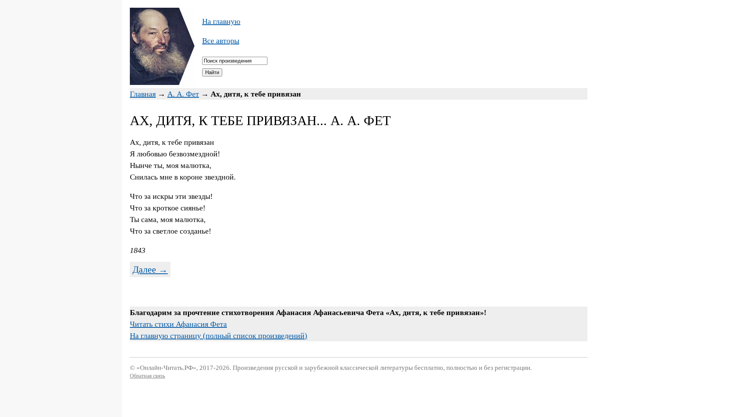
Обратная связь (147, 376)
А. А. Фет (183, 94)
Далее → (150, 269)
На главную (221, 21)
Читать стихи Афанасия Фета (178, 324)
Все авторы (220, 40)
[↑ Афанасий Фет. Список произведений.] (162, 82)
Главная (143, 94)
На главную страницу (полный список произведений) (218, 335)
